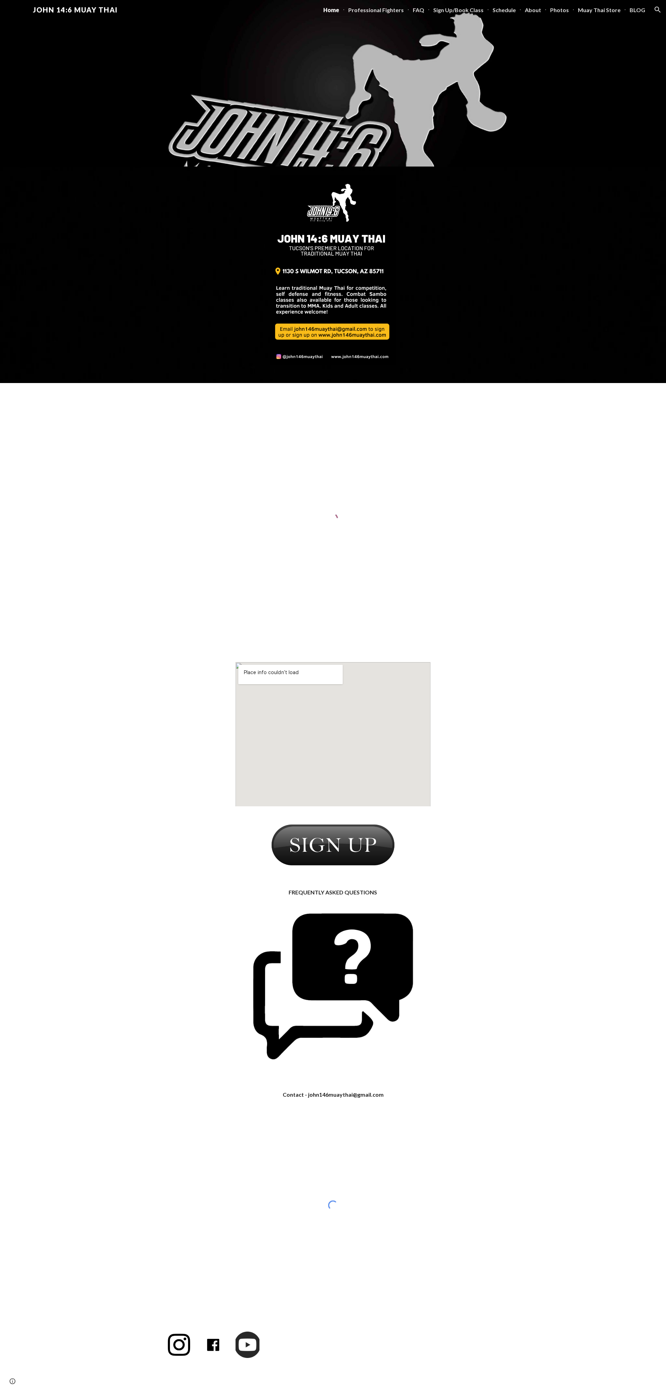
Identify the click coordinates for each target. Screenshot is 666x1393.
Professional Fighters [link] (376, 10)
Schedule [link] (504, 10)
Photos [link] (559, 10)
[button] (657, 9)
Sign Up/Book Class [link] (458, 10)
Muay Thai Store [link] (599, 10)
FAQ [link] (418, 10)
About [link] (533, 10)
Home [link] (331, 10)
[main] (333, 892)
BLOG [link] (637, 10)
